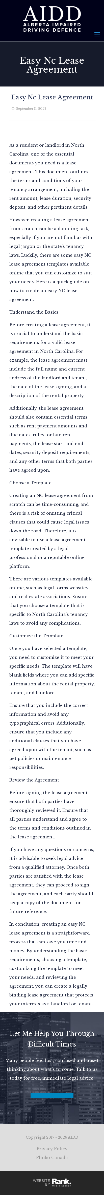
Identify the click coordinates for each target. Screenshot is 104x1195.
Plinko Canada (52, 1157)
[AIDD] (52, 18)
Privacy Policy (52, 1148)
